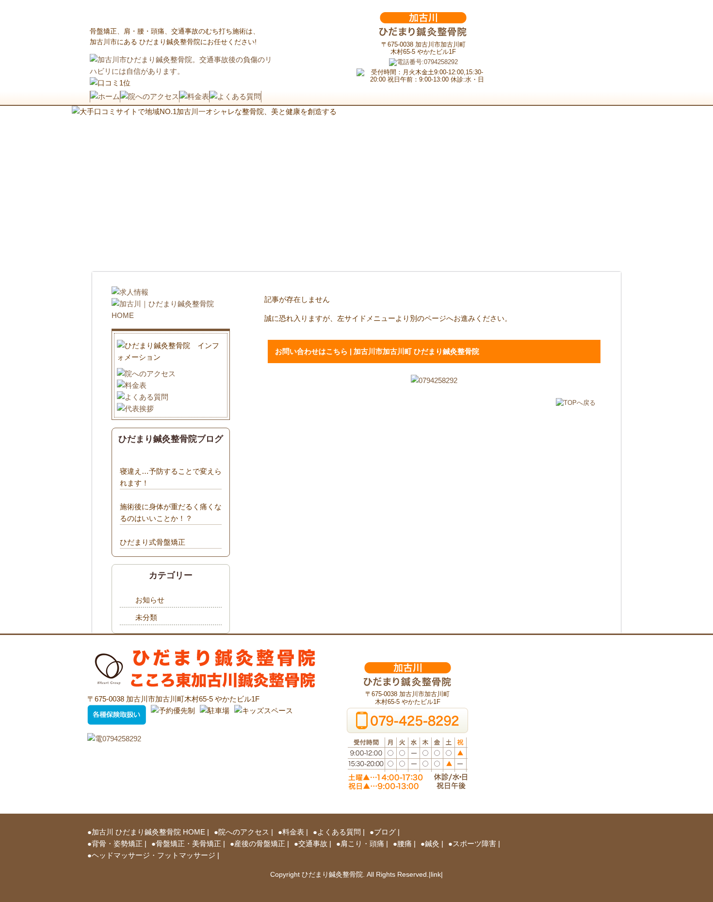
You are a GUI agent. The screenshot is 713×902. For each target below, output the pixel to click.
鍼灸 (432, 843)
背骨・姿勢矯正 (117, 843)
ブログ (385, 832)
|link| (436, 874)
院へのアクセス (243, 832)
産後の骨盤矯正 (259, 843)
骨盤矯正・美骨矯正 (188, 843)
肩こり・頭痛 (362, 843)
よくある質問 (339, 832)
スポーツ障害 (474, 843)
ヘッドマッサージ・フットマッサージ (153, 855)
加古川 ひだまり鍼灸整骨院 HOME (148, 832)
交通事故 (312, 843)
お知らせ (149, 600)
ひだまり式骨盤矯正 (152, 542)
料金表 (293, 832)
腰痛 (404, 843)
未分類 (146, 617)
